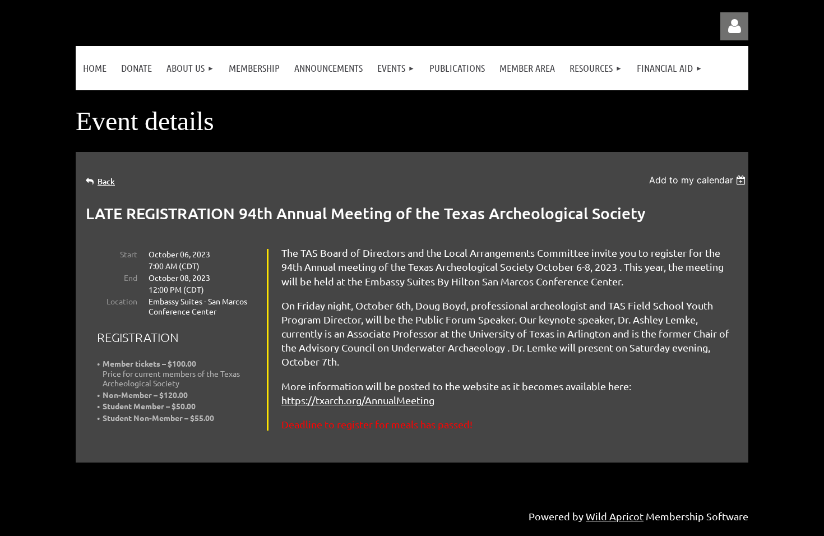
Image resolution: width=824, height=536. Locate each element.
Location (122, 301)
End (130, 277)
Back (106, 181)
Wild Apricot (615, 516)
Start (128, 254)
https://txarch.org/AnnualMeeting (357, 400)
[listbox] (698, 180)
